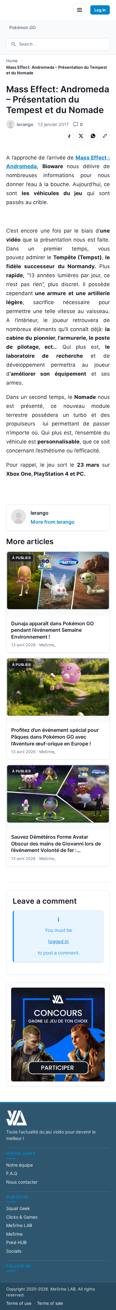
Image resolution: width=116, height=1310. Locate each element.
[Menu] (79, 10)
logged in (58, 941)
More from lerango (53, 522)
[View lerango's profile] (18, 517)
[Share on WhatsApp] (93, 136)
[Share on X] (81, 136)
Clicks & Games (21, 1217)
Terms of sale (50, 1303)
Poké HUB (16, 1242)
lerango (40, 513)
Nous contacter (21, 1182)
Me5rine (14, 1234)
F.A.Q (11, 1173)
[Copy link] (105, 136)
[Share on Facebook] (69, 136)
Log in (100, 9)
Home (12, 60)
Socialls (13, 1251)
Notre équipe (19, 1165)
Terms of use (19, 1303)
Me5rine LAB (19, 1225)
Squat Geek (18, 1208)
